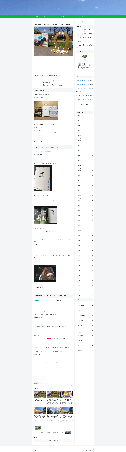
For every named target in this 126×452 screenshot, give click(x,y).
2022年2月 (85, 250)
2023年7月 (85, 208)
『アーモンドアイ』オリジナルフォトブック (51, 84)
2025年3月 (85, 158)
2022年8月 (85, 235)
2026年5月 (85, 123)
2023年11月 (85, 198)
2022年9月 (85, 233)
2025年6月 (85, 150)
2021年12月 (85, 255)
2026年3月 (85, 128)
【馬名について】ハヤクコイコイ (82, 80)
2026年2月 (85, 130)
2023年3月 (85, 218)
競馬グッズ (85, 342)
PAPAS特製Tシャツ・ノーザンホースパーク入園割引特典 (53, 85)
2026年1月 (85, 133)
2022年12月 (85, 225)
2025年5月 (85, 153)
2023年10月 (85, 200)
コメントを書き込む (53, 440)
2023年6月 (85, 210)
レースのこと (85, 330)
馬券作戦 (85, 332)
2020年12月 (85, 285)
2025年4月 (85, 155)
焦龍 (85, 59)
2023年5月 (85, 213)
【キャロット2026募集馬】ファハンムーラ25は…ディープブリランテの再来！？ (85, 30)
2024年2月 (85, 190)
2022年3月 (85, 248)
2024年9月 (85, 173)
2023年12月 (85, 195)
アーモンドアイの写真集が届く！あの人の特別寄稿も (49, 362)
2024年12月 (85, 165)
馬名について (85, 317)
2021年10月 (85, 260)
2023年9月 (85, 203)
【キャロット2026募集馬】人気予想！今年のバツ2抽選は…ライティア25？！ (85, 34)
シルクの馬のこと (85, 312)
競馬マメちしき (85, 337)
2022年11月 (85, 228)
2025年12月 (85, 135)
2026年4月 (85, 125)
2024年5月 (85, 183)
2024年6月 (85, 180)
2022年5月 (85, 243)
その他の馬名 (85, 325)
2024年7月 (85, 178)
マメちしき (85, 340)
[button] (92, 21)
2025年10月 (85, 140)
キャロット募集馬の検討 (85, 307)
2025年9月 (85, 143)
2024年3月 (85, 188)
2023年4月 (85, 215)
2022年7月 (85, 238)
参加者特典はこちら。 (47, 82)
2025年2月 (85, 160)
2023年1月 (85, 223)
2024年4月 (85, 185)
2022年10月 (85, 230)
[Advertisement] (53, 67)
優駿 (85, 345)
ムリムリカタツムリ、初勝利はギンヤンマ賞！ (84, 38)
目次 (52, 80)
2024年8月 (85, 175)
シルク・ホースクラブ (85, 310)
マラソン (36, 383)
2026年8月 (85, 115)
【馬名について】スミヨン (82, 41)
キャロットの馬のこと (85, 305)
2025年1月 (85, 163)
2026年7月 (85, 118)
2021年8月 (85, 265)
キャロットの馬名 (85, 320)
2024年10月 (85, 170)
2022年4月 (85, 245)
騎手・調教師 (85, 335)
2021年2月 (85, 280)
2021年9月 (85, 263)
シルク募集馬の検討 (85, 315)
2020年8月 (85, 295)
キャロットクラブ (85, 302)
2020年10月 (85, 290)
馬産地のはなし (85, 347)
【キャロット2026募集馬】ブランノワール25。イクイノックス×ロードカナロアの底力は (85, 46)
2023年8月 (85, 205)
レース (85, 327)
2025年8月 (85, 145)
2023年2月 (85, 220)
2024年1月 (85, 193)
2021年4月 (85, 275)
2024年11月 (85, 168)
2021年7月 (85, 268)
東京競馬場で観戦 (85, 350)
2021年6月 (85, 270)
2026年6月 (85, 120)
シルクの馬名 (85, 322)
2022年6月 (85, 240)
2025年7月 (85, 148)
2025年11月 (85, 138)
